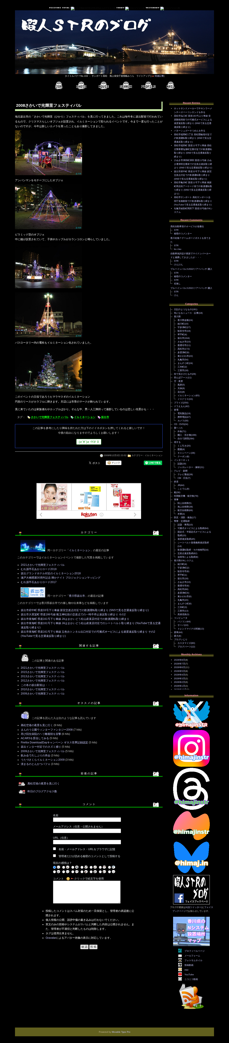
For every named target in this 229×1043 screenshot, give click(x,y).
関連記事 (159, 76)
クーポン (182, 456)
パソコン (182, 621)
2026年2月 (179, 682)
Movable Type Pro (121, 1032)
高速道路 (182, 614)
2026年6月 (179, 667)
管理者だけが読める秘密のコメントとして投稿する (89, 856)
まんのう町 (183, 363)
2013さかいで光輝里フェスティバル (43, 676)
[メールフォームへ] (171, 85)
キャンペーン (184, 453)
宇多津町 (182, 327)
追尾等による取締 (186, 557)
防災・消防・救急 (183, 517)
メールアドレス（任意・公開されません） (78, 826)
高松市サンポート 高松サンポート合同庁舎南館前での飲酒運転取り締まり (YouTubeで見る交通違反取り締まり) (193, 201)
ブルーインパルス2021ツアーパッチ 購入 (191, 288)
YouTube (189, 974)
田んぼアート (180, 377)
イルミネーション (84, 417)
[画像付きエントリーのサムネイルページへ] (81, 85)
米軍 (180, 514)
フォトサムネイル (193, 960)
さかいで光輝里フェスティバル (49, 417)
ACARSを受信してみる (35, 738)
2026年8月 (179, 660)
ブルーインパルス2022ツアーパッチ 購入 (191, 269)
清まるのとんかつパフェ (35, 764)
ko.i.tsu (177, 249)
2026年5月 (179, 671)
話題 (180, 463)
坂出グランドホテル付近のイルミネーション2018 (51, 573)
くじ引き (182, 445)
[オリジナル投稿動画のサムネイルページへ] (103, 85)
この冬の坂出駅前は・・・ (37, 685)
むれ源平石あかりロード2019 (39, 569)
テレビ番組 (183, 474)
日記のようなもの (183, 309)
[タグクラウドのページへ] (126, 85)
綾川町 (181, 323)
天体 (180, 388)
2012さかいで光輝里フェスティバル (43, 680)
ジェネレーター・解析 (189, 467)
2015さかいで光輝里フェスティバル (43, 672)
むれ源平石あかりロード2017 (39, 582)
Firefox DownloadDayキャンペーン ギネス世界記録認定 (54, 742)
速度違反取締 (184, 539)
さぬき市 (182, 341)
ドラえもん (179, 406)
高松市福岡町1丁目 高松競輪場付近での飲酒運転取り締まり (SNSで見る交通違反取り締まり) (193, 138)
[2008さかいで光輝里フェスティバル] (48, 175)
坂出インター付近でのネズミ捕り (41, 746)
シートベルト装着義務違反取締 (193, 542)
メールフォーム (192, 955)
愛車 (176, 632)
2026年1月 (179, 686)
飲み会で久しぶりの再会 (35, 755)
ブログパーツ (184, 646)
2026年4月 (179, 674)
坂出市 (105, 417)
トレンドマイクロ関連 (189, 628)
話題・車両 (183, 524)
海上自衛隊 (183, 506)
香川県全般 (183, 320)
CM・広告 (183, 478)
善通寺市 (182, 345)
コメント (58, 878)
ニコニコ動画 (191, 979)
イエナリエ (183, 399)
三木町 (181, 367)
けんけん (178, 264)
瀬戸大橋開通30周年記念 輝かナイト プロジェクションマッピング (60, 577)
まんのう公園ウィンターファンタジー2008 (47, 729)
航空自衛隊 (183, 510)
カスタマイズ (184, 643)
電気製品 (182, 413)
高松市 (181, 349)
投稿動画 (188, 965)
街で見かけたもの (183, 374)
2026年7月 (179, 663)
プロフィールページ (194, 951)
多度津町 (182, 352)
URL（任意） (61, 837)
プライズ (178, 402)
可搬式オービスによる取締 (191, 528)
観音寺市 (182, 331)
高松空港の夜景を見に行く (37, 725)
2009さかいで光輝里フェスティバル (43, 693)
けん (176, 295)
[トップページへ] (59, 85)
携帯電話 (182, 417)
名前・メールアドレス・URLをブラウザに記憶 (87, 849)
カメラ (181, 420)
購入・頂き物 (184, 435)
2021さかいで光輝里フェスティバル (43, 564)
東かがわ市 (183, 356)
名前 (55, 815)
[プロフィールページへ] (148, 85)
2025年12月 (180, 689)
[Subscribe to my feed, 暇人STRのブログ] (191, 1009)
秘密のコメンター (183, 233)
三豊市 (181, 370)
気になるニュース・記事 (186, 313)
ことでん (182, 489)
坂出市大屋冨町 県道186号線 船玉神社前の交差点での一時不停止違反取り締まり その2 (73, 614)
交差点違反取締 (185, 553)
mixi (186, 970)
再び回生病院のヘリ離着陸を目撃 (41, 734)
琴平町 (181, 334)
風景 (180, 384)
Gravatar (51, 937)
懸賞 (180, 449)
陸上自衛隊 (183, 503)
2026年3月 (179, 678)
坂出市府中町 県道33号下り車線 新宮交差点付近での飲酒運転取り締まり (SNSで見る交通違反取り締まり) (85, 610)
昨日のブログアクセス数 (42, 791)
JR (179, 485)
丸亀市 (181, 359)
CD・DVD (179, 424)
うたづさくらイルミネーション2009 (43, 759)
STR (176, 230)
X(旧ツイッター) (194, 907)
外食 (180, 431)
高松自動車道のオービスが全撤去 (187, 226)
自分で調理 (183, 438)
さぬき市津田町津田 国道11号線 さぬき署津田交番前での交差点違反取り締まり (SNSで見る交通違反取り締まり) (193, 164)
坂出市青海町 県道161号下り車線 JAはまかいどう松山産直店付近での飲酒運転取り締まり (75, 619)
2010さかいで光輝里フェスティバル (43, 689)
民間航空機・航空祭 (184, 496)
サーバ (181, 625)
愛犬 (176, 636)
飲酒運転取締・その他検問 (191, 550)
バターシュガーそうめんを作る (189, 130)
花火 (180, 392)
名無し (177, 283)
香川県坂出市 (77, 595)
